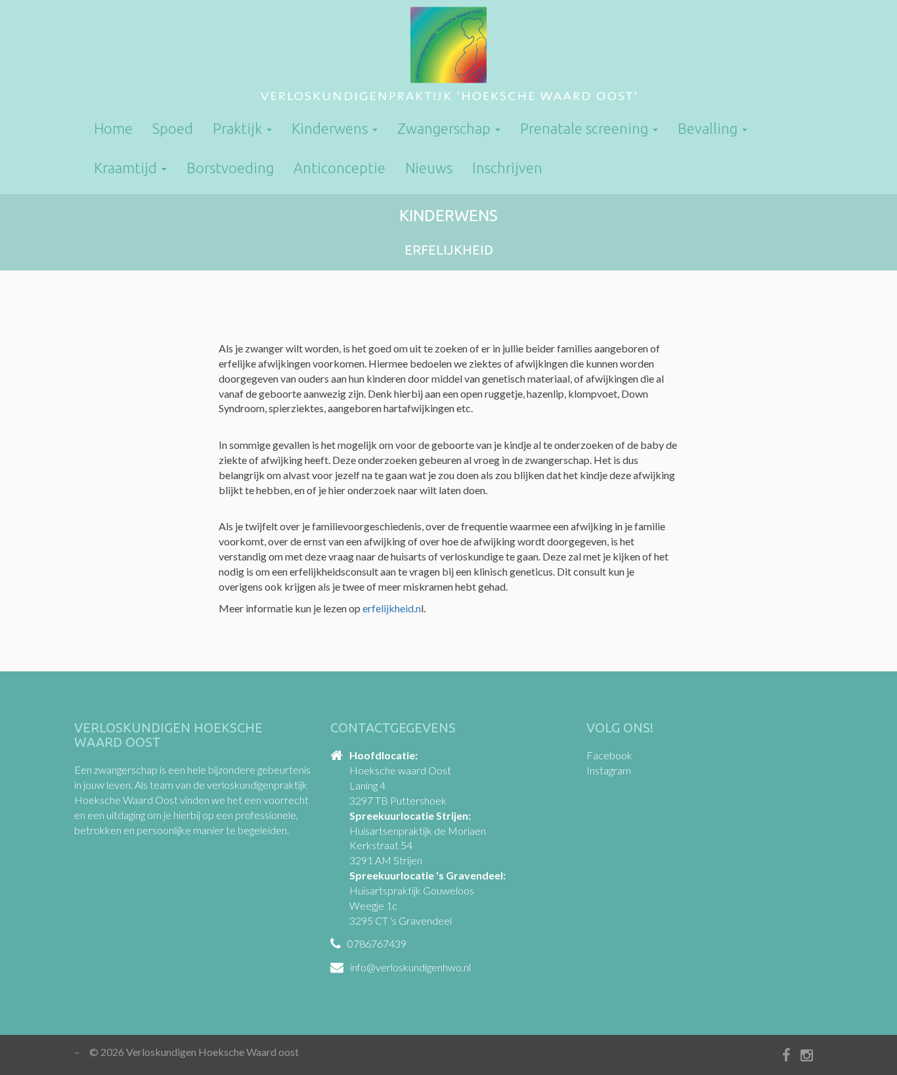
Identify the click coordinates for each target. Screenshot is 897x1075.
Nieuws (428, 167)
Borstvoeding (230, 167)
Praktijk (239, 128)
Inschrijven (507, 167)
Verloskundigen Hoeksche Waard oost (448, 56)
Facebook (609, 755)
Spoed (172, 128)
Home (113, 128)
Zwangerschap (445, 128)
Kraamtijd (127, 167)
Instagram (608, 770)
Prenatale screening (585, 128)
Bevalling (709, 128)
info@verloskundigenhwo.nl (410, 967)
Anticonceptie (339, 167)
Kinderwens (331, 128)
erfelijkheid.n (391, 608)
